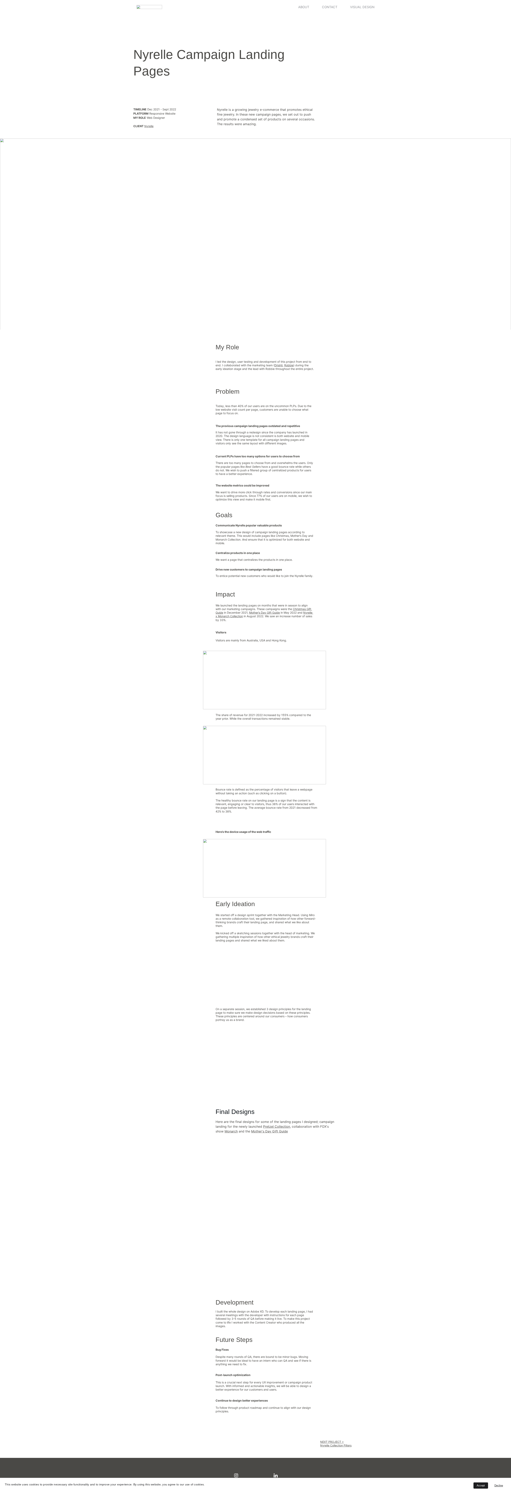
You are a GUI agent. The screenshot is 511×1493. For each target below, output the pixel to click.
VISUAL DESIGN (362, 7)
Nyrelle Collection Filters (336, 1445)
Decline (498, 1485)
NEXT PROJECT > (332, 1441)
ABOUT (303, 7)
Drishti (278, 365)
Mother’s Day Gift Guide (264, 612)
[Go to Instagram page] (236, 1475)
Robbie (288, 365)
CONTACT (329, 7)
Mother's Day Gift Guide (269, 1131)
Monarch (231, 1131)
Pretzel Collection (276, 1126)
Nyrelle (148, 126)
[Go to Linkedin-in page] (276, 1475)
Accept (481, 1485)
